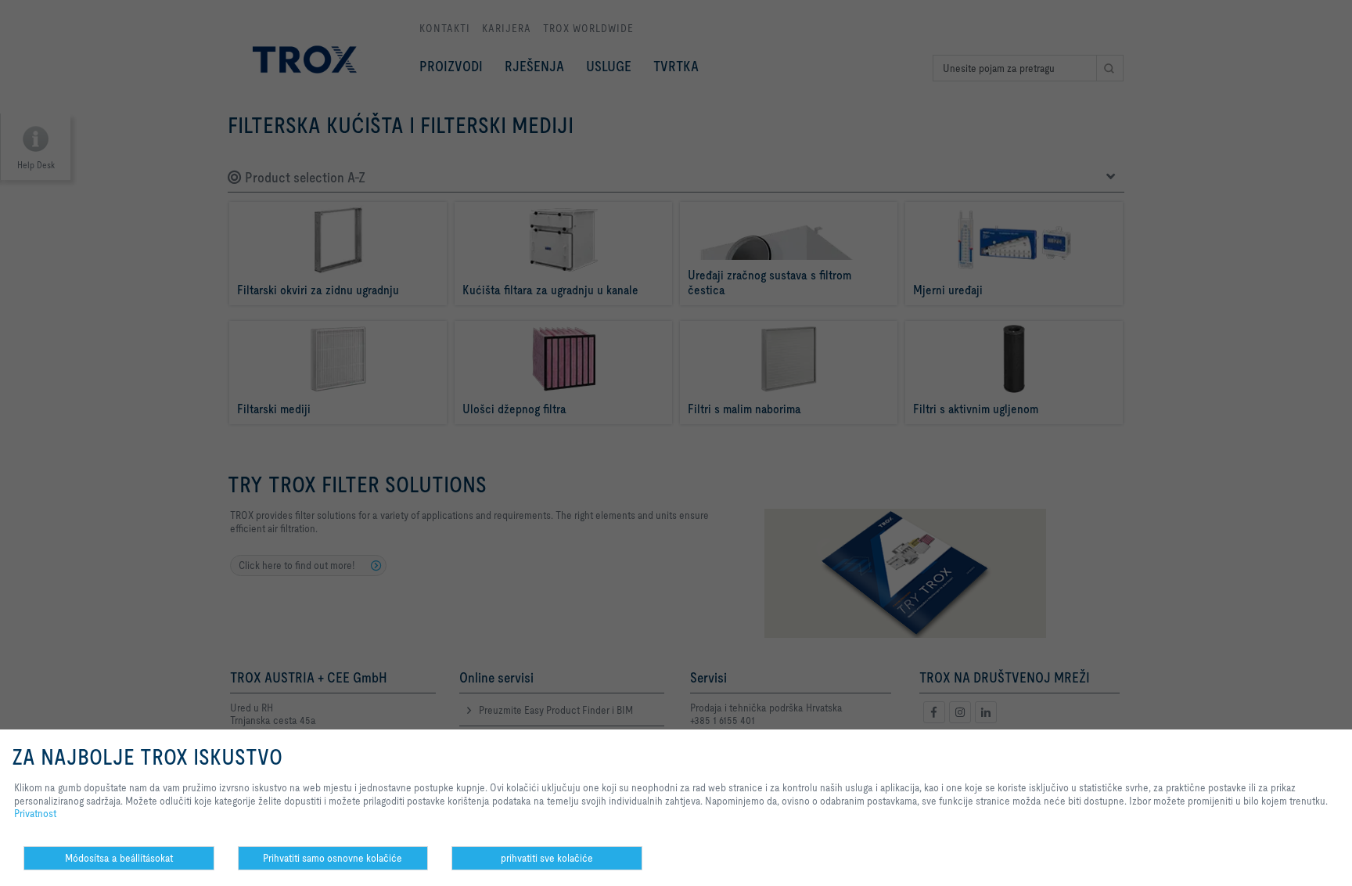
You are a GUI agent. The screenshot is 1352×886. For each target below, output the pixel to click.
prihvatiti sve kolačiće (547, 858)
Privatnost (35, 813)
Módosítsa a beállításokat (119, 858)
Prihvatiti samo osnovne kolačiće (332, 858)
